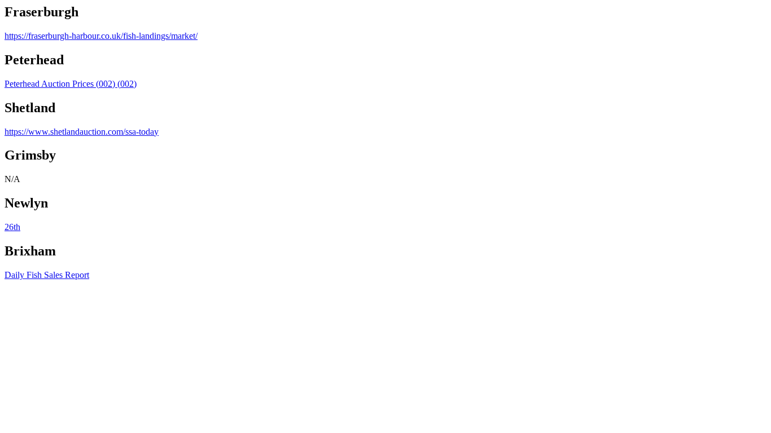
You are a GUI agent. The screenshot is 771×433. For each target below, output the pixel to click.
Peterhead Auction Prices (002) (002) (71, 84)
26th (12, 227)
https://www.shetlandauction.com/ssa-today (82, 131)
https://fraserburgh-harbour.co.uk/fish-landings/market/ (101, 36)
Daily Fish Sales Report (47, 275)
